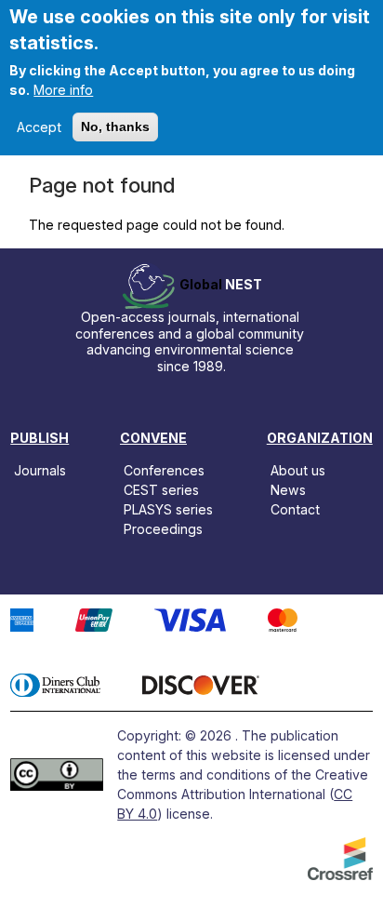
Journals (40, 469)
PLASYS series (168, 509)
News (288, 490)
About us (298, 469)
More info (63, 90)
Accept (39, 127)
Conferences (164, 469)
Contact (295, 509)
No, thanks (115, 126)
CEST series (161, 490)
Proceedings (163, 529)
